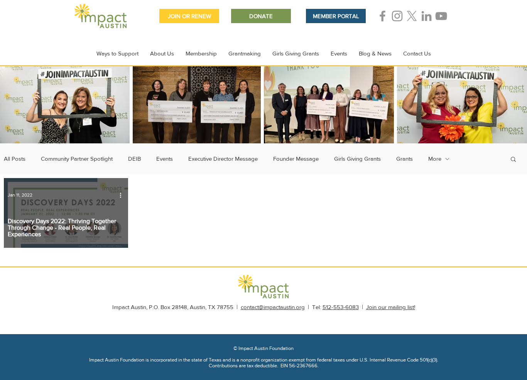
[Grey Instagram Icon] (397, 16)
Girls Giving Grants (357, 158)
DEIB (134, 158)
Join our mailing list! (390, 307)
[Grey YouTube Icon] (441, 16)
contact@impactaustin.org (273, 307)
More (434, 158)
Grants (404, 158)
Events (164, 158)
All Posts (14, 158)
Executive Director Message (223, 158)
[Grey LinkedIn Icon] (426, 16)
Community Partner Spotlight (77, 158)
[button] (513, 160)
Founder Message (296, 158)
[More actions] (123, 195)
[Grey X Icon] (412, 16)
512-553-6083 (341, 307)
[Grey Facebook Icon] (382, 16)
